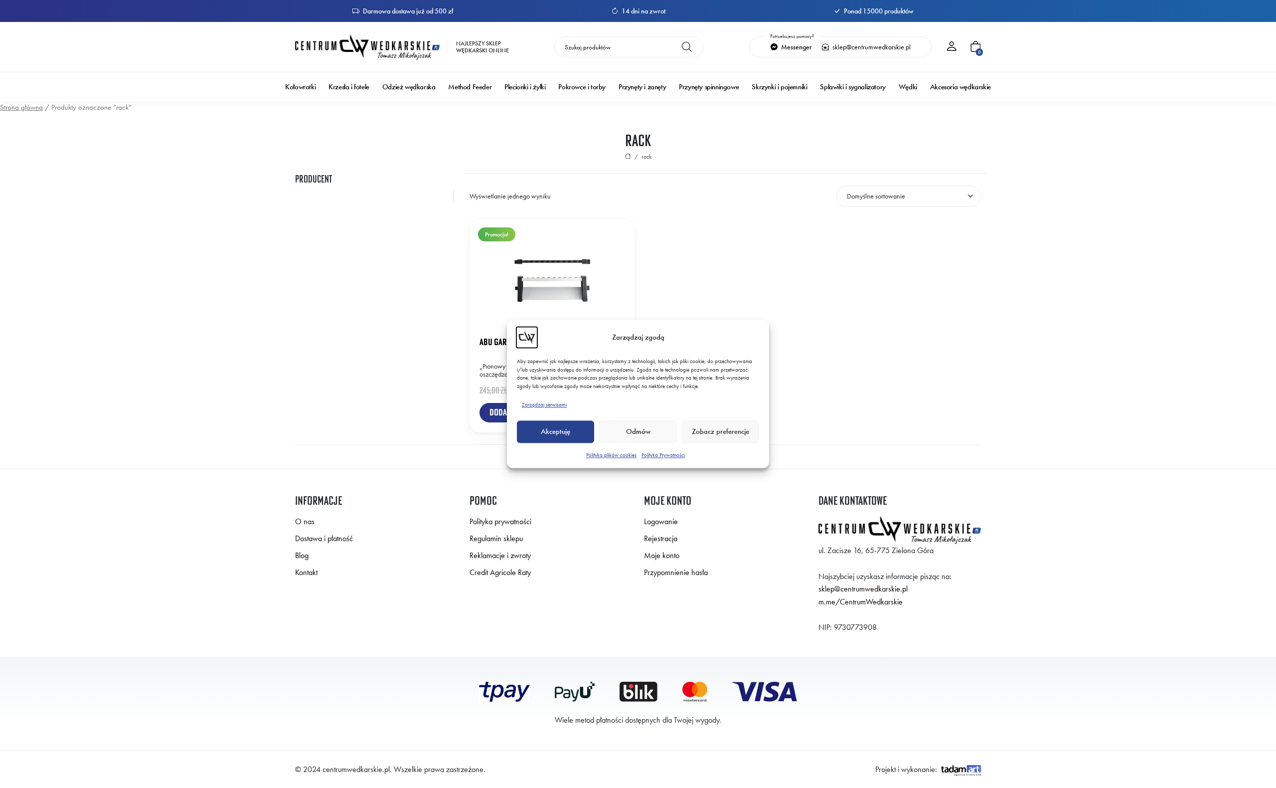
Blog (302, 555)
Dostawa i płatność (324, 538)
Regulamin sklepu (496, 538)
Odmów (638, 432)
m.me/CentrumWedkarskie (860, 601)
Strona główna (21, 107)
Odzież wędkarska (409, 87)
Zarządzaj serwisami (544, 404)
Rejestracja (660, 538)
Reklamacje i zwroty (500, 555)
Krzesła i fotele (348, 87)
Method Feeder (469, 87)
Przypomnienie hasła (676, 572)
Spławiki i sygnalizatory (852, 87)
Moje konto (661, 555)
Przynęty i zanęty (642, 87)
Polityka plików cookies (611, 454)
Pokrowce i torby (582, 87)
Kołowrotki (300, 87)
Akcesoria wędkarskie (960, 87)
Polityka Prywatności (663, 454)
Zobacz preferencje (720, 432)
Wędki (908, 87)
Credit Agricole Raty (500, 572)
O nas (305, 521)
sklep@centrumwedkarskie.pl (871, 46)
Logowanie (661, 521)
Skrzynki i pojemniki (779, 87)
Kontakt (306, 572)
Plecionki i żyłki (524, 87)
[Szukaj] (686, 47)
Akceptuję (555, 432)
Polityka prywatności (500, 521)
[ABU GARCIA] (376, 195)
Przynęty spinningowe (709, 87)
